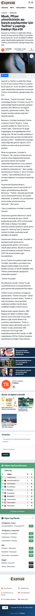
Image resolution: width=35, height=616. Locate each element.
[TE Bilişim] (6, 384)
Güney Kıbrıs (21, 8)
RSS (6, 607)
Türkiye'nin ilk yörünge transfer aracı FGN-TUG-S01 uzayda (9, 425)
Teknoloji (12, 13)
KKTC (12, 8)
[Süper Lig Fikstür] (32, 518)
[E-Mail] (13, 387)
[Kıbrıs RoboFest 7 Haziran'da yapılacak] (9, 402)
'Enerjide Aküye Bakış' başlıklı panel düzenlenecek (25, 409)
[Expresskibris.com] (8, 2)
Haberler (4, 13)
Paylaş (6, 75)
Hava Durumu (8, 588)
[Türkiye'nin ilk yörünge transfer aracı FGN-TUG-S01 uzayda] (9, 418)
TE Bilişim (15, 383)
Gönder (5, 454)
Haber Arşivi (24, 599)
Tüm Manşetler (25, 592)
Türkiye (31, 8)
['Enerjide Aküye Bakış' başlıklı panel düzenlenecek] (25, 402)
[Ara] (29, 2)
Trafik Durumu (25, 588)
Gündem (4, 8)
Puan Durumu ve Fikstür (7, 594)
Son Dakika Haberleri (9, 599)
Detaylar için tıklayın (17, 511)
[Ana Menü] (32, 2)
